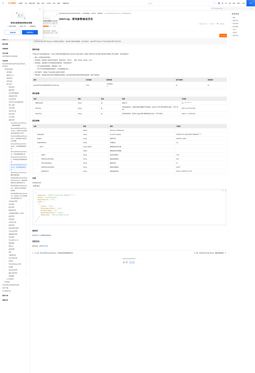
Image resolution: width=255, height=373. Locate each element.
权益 (38, 3)
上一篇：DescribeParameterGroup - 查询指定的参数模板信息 (53, 253)
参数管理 (100, 13)
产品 (26, 3)
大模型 (20, 3)
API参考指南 (85, 13)
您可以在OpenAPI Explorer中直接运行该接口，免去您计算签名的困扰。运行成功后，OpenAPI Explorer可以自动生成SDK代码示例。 (78, 41)
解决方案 (32, 3)
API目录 (93, 13)
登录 (251, 3)
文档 (230, 3)
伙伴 (54, 3)
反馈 (133, 262)
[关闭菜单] (3, 3)
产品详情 (212, 24)
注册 (243, 3)
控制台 (238, 3)
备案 (234, 3)
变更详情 (45, 246)
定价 (43, 3)
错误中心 (38, 235)
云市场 (48, 3)
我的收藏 (221, 24)
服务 (58, 3)
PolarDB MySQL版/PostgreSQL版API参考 (68, 13)
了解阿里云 (65, 3)
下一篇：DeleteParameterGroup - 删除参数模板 (209, 253)
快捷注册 (13, 32)
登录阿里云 (29, 32)
